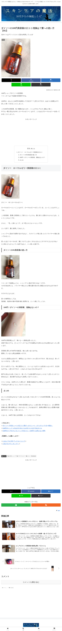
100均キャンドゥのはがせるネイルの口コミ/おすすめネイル (22, 428)
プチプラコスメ (21, 456)
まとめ (21, 160)
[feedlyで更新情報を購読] (16, 505)
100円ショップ (12, 456)
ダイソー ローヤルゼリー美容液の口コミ (30, 152)
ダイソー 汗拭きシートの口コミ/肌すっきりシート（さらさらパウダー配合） (28, 425)
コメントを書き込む (31, 582)
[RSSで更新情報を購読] (46, 505)
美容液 (4, 456)
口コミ (28, 456)
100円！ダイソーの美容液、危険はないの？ (32, 157)
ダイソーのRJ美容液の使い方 (28, 155)
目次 (28, 148)
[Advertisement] (31, 132)
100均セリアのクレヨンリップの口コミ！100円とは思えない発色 (24, 431)
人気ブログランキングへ (11, 444)
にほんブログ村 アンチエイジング (14, 441)
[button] (41, 84)
